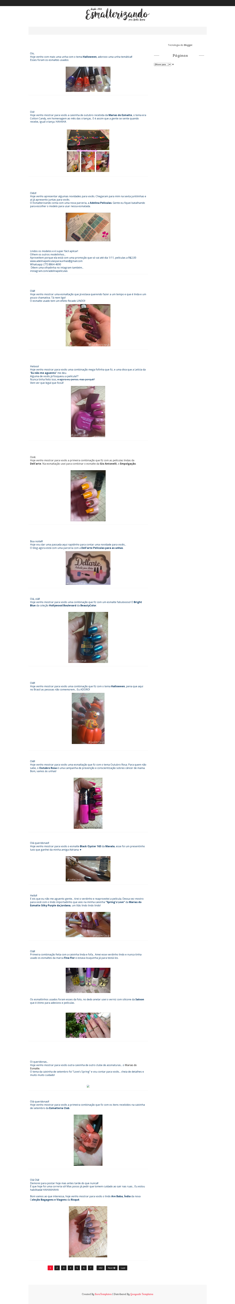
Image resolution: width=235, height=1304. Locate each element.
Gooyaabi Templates (141, 1294)
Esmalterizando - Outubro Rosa (64, 753)
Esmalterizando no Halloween (63, 45)
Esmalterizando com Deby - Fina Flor (71, 943)
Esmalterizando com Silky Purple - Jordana (78, 888)
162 (100, 1268)
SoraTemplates (103, 1294)
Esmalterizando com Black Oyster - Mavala (78, 835)
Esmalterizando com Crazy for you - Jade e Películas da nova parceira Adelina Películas (80, 182)
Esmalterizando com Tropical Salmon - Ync (77, 1094)
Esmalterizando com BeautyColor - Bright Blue (82, 591)
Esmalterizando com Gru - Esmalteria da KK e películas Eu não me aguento (81, 672)
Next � (111, 1268)
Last (123, 1268)
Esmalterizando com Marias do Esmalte (74, 1044)
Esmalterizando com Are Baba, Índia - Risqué (80, 1172)
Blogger (188, 45)
